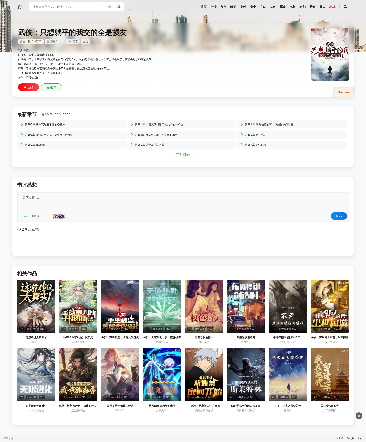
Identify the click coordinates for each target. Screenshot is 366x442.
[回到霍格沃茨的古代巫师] (246, 374)
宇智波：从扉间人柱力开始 (204, 405)
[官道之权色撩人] (204, 306)
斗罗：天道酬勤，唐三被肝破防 (162, 337)
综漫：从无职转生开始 (120, 405)
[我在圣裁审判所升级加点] (78, 306)
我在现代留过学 (329, 405)
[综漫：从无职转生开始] (120, 374)
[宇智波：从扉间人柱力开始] (204, 374)
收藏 (30, 87)
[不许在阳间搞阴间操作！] (288, 306)
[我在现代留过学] (330, 374)
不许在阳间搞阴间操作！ (288, 337)
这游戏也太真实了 (36, 337)
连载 (85, 41)
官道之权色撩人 (204, 337)
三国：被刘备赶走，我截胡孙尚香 (78, 405)
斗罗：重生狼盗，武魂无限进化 (120, 337)
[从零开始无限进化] (36, 374)
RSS (341, 438)
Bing (359, 438)
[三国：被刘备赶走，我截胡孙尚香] (78, 374)
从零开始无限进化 (36, 405)
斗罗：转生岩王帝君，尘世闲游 (329, 337)
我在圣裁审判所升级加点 (78, 337)
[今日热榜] (111, 6)
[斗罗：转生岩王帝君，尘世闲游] (330, 306)
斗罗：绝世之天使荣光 (287, 405)
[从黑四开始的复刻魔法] (162, 374)
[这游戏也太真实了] (36, 306)
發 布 (339, 216)
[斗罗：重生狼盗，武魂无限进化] (120, 306)
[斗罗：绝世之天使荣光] (288, 374)
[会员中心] (345, 6)
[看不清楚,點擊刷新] (59, 216)
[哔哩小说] (20, 7)
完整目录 (183, 155)
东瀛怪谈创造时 (246, 337)
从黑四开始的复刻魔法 (162, 405)
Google (350, 438)
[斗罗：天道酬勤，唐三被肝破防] (162, 306)
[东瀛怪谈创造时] (246, 306)
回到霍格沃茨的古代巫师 (246, 405)
